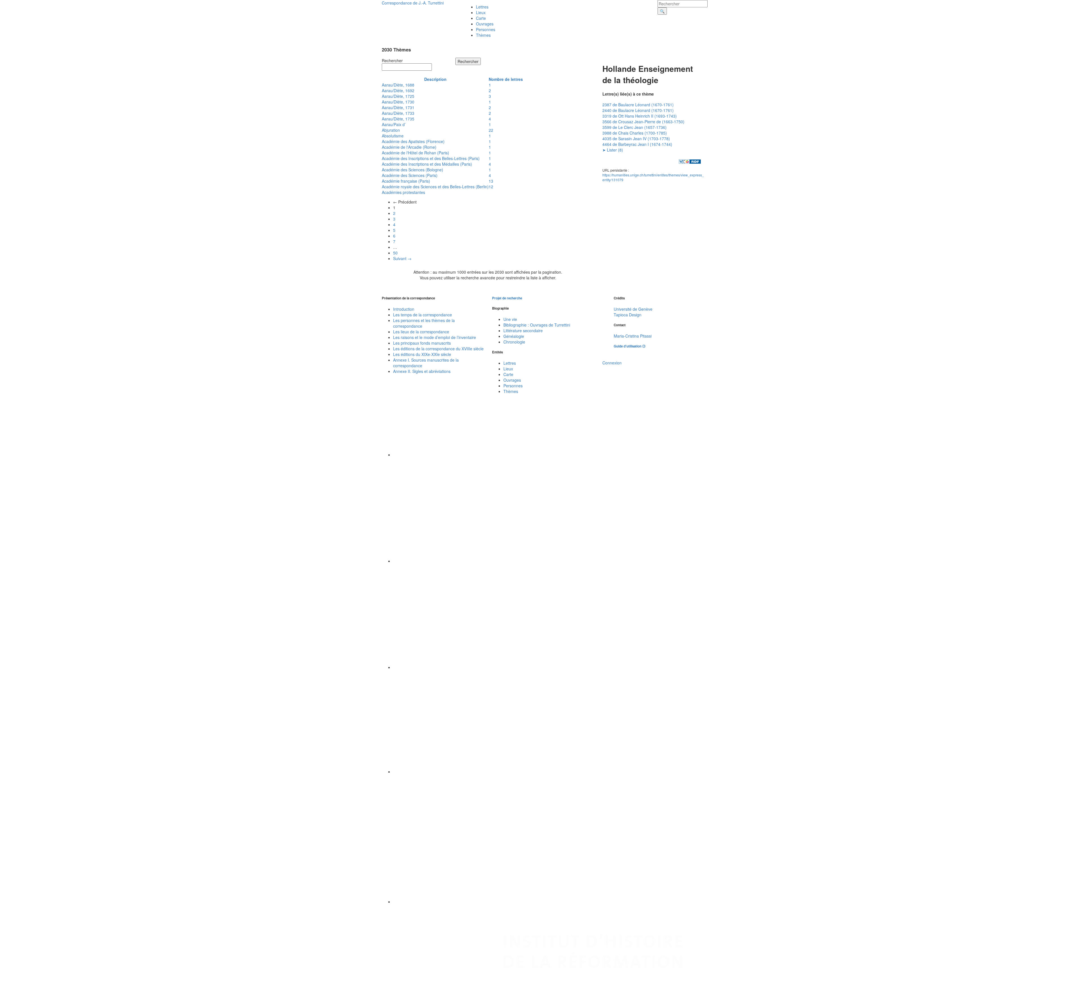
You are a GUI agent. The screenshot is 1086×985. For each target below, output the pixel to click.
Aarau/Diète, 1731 (398, 107)
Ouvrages (485, 24)
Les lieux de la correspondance (421, 331)
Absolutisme (393, 136)
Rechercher (392, 60)
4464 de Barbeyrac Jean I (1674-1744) (637, 144)
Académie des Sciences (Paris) (410, 175)
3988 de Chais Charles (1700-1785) (634, 133)
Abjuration (391, 130)
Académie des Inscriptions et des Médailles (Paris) (427, 164)
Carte (481, 18)
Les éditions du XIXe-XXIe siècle (422, 354)
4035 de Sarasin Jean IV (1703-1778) (636, 138)
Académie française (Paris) (406, 181)
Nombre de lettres (506, 79)
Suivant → (402, 258)
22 (491, 130)
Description (435, 79)
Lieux (481, 12)
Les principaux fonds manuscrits (422, 343)
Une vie (510, 319)
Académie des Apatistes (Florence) (413, 141)
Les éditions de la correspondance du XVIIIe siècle (438, 348)
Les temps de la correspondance (422, 314)
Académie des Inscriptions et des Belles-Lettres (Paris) (431, 158)
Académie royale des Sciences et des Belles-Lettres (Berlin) (435, 186)
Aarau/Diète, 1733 (398, 113)
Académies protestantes (403, 192)
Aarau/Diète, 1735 (398, 119)
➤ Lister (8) (612, 150)
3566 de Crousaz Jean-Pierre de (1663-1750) (643, 121)
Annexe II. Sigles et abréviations (422, 371)
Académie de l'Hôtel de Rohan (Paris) (415, 152)
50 (395, 253)
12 (491, 186)
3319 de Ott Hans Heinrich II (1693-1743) (639, 116)
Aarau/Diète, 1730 (398, 102)
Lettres (482, 7)
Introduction (403, 309)
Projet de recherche (507, 298)
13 (491, 181)
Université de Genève (633, 309)
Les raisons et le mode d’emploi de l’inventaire (434, 337)
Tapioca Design (627, 314)
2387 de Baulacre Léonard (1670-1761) (638, 104)
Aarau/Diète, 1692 (398, 90)
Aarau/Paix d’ (394, 124)
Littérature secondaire (523, 330)
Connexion (612, 363)
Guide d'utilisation (628, 346)
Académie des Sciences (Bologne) (412, 169)
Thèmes (483, 35)
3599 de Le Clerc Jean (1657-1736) (634, 127)
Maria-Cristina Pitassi (633, 336)
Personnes (485, 29)
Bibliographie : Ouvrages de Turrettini (536, 325)
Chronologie (514, 342)
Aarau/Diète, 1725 (398, 96)
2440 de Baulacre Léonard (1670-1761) (638, 110)
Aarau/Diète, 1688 (398, 85)
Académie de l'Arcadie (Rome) (409, 147)
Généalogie (513, 336)
